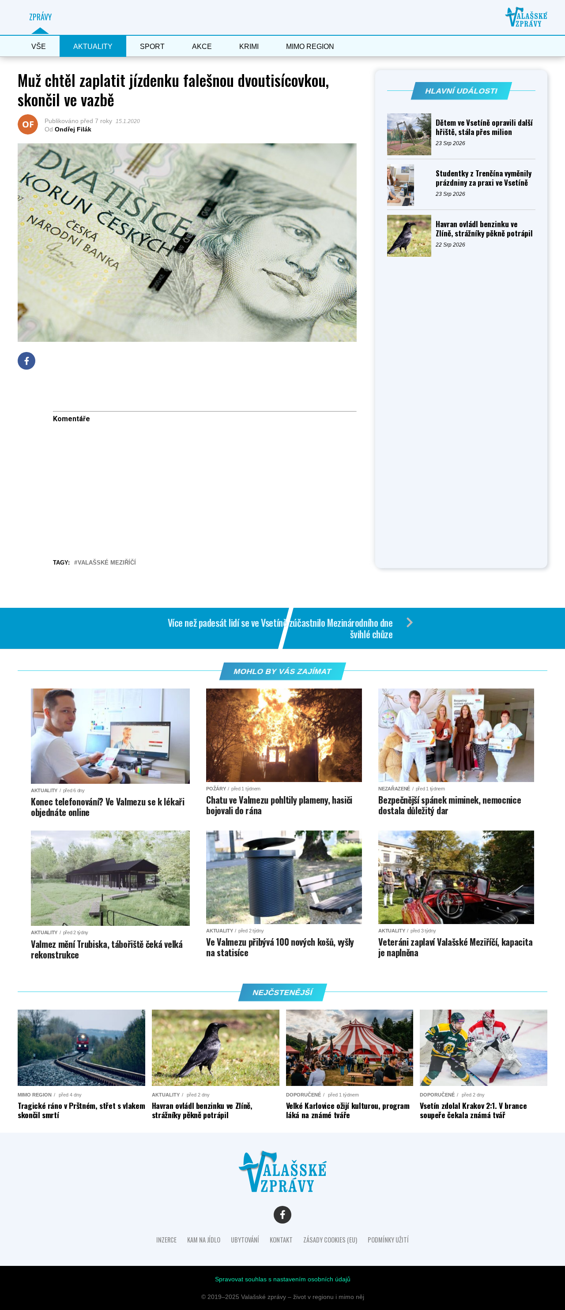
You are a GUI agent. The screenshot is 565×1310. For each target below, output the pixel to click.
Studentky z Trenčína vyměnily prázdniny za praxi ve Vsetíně (483, 178)
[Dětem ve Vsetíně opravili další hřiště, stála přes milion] (411, 134)
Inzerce (166, 1239)
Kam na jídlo (203, 1239)
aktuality (93, 46)
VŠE (38, 46)
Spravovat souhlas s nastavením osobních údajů (282, 1279)
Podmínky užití (388, 1239)
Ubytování (245, 1239)
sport (152, 46)
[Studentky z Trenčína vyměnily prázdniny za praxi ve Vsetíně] (411, 185)
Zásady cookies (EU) (330, 1239)
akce (202, 46)
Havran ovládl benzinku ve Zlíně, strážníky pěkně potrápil (484, 228)
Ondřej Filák (73, 129)
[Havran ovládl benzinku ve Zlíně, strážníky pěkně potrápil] (411, 236)
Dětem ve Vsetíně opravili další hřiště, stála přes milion (484, 127)
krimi (249, 46)
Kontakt (281, 1239)
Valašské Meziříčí (107, 563)
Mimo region (310, 46)
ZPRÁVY (40, 16)
